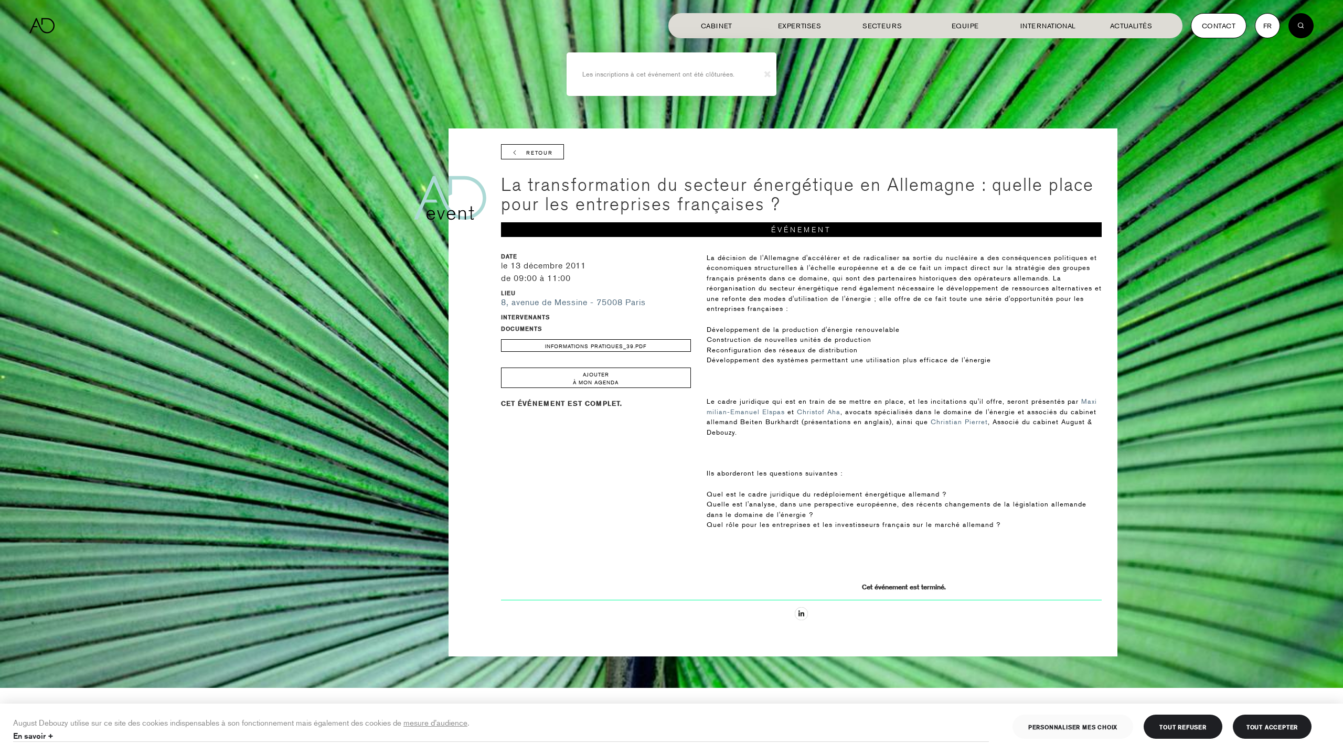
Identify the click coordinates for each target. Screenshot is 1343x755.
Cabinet (716, 25)
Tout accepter (1272, 726)
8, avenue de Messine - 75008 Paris (573, 302)
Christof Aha (818, 411)
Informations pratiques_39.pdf (595, 345)
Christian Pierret (959, 421)
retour (539, 152)
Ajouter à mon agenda (596, 378)
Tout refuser (1183, 726)
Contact (1218, 25)
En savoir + (33, 736)
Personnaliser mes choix (1072, 726)
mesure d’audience (435, 722)
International (1048, 25)
